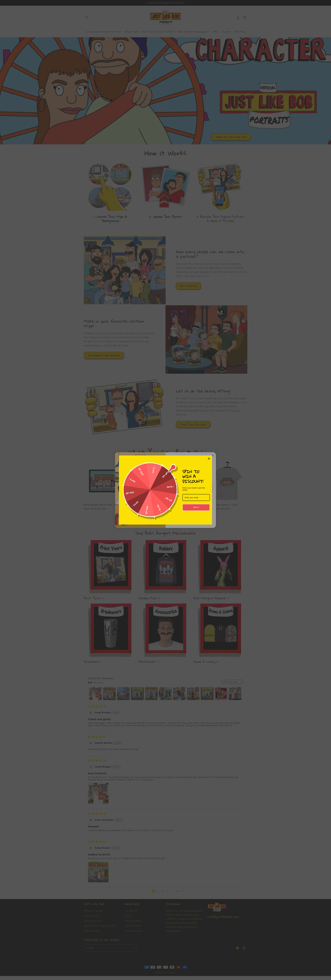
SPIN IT (196, 507)
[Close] (209, 458)
